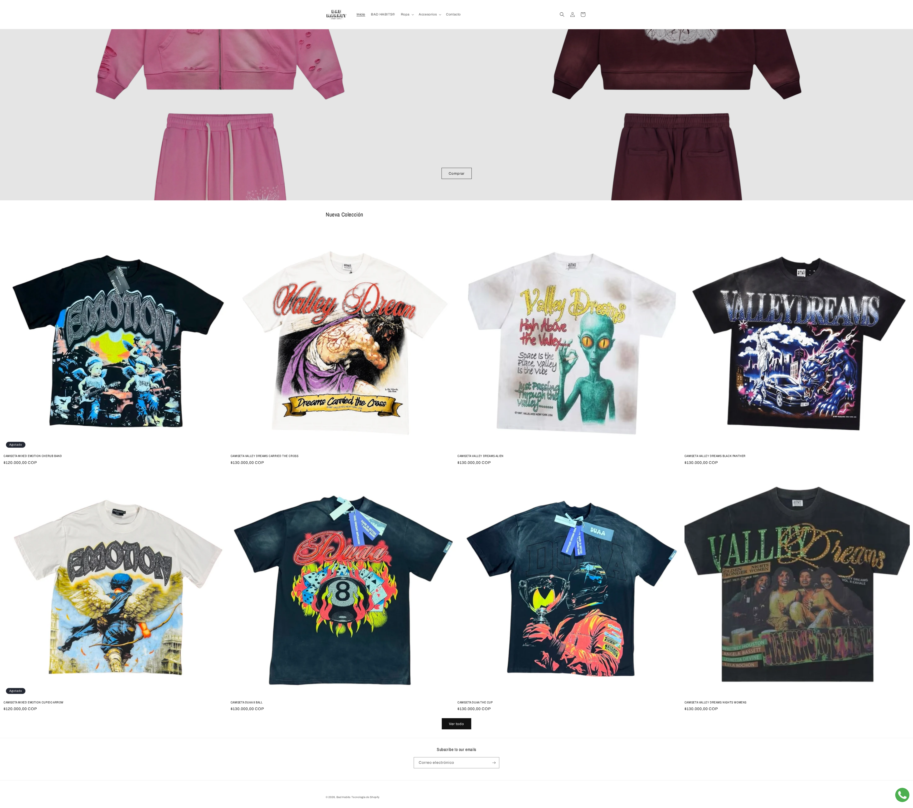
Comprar (457, 173)
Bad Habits (343, 797)
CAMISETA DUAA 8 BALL (247, 702)
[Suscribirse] (494, 762)
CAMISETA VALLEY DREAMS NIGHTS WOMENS (716, 702)
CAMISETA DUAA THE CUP (475, 702)
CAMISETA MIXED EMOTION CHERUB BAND (33, 456)
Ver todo (456, 724)
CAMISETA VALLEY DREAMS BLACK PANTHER (715, 456)
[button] (407, 14)
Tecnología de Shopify (365, 797)
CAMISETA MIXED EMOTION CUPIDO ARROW (33, 702)
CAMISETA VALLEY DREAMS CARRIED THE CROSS (265, 456)
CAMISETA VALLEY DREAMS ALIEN (480, 456)
